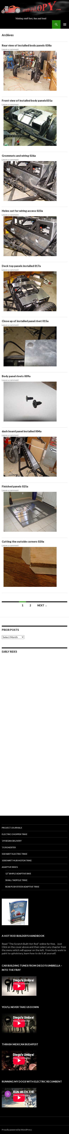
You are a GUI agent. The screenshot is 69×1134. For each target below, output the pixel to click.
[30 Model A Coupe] (18, 793)
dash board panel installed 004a (21, 431)
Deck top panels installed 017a (21, 265)
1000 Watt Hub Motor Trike (17, 860)
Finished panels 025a (15, 486)
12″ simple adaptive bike (18, 873)
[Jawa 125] (50, 668)
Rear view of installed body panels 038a (26, 45)
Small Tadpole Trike (16, 880)
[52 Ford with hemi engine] (18, 718)
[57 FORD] (50, 693)
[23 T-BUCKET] (50, 718)
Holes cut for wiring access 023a (22, 210)
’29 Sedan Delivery (12, 840)
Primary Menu (65, 24)
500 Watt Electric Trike (14, 854)
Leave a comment (10, 49)
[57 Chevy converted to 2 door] (50, 743)
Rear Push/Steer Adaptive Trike (22, 886)
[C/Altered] (18, 743)
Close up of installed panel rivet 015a (25, 321)
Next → (42, 605)
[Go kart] (18, 668)
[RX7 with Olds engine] (18, 768)
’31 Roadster (9, 847)
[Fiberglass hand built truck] (50, 768)
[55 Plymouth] (18, 693)
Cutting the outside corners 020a (23, 541)
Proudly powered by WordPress (17, 1129)
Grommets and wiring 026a (19, 155)
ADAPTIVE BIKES (10, 867)
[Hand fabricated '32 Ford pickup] (50, 793)
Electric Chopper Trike (14, 834)
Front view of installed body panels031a (27, 100)
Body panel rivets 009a (16, 376)
